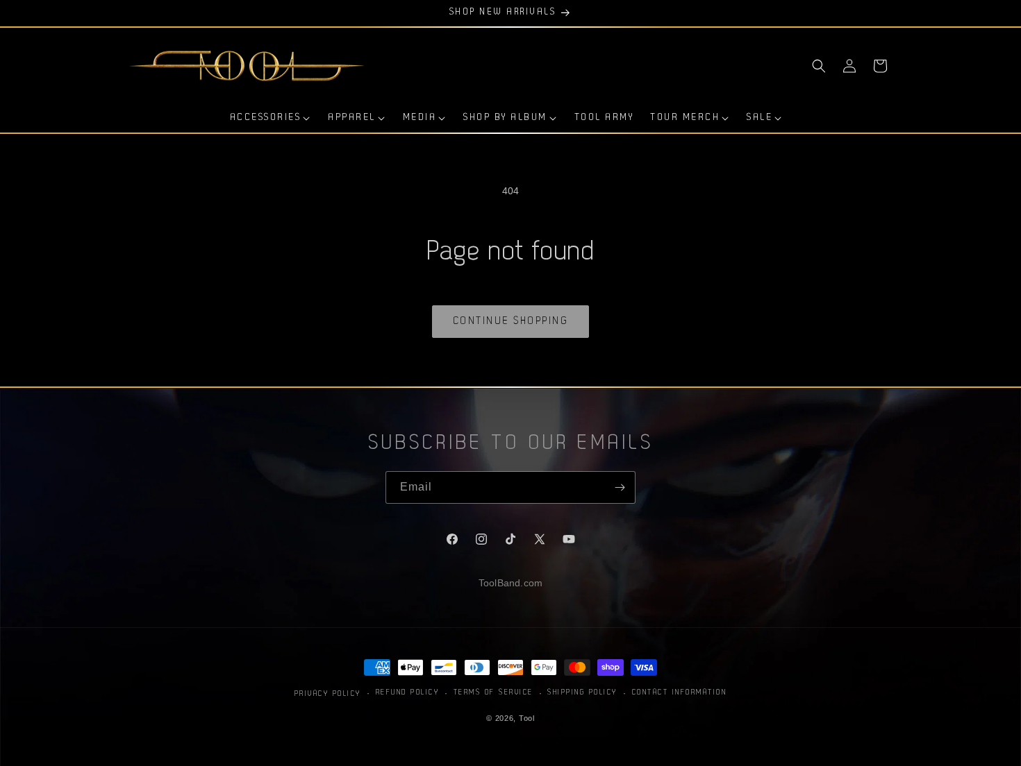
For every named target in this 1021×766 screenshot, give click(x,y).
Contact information (679, 692)
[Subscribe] (619, 487)
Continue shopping (511, 321)
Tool (527, 717)
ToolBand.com (510, 582)
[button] (819, 66)
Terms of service (493, 692)
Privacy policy (327, 694)
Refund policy (408, 692)
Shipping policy (582, 692)
